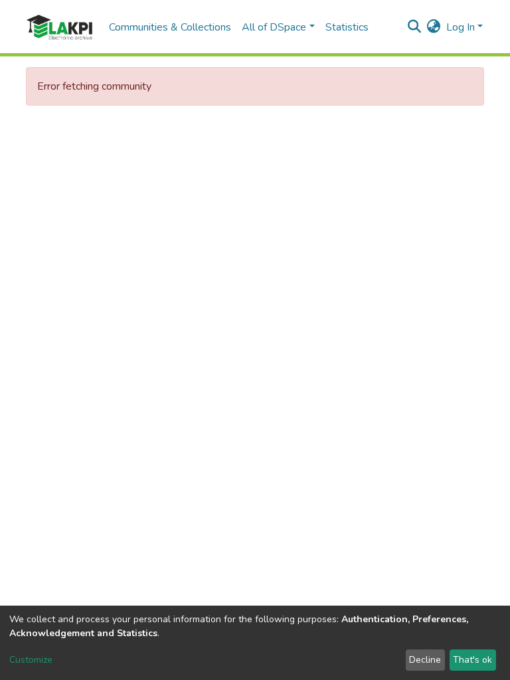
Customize (30, 659)
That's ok (472, 659)
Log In (460, 27)
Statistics (347, 27)
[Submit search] (414, 27)
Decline (425, 659)
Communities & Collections (170, 27)
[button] (434, 27)
